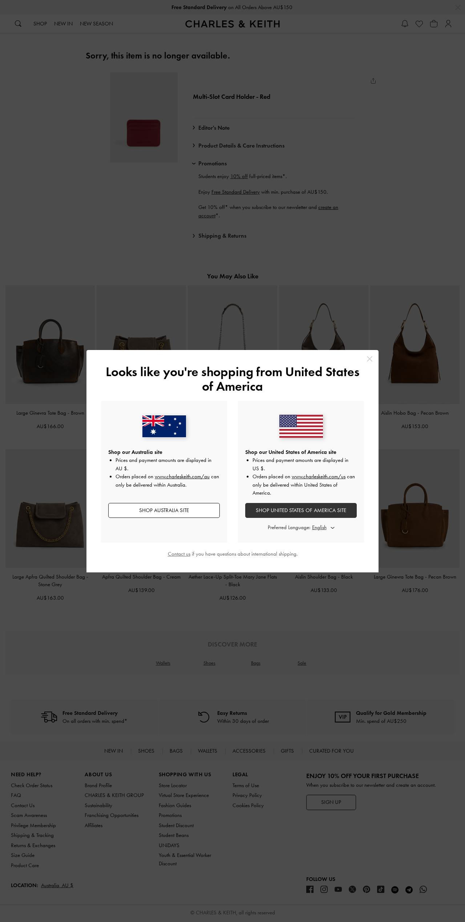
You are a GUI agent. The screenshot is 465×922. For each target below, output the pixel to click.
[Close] (369, 359)
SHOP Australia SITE (164, 510)
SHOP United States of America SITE (301, 510)
